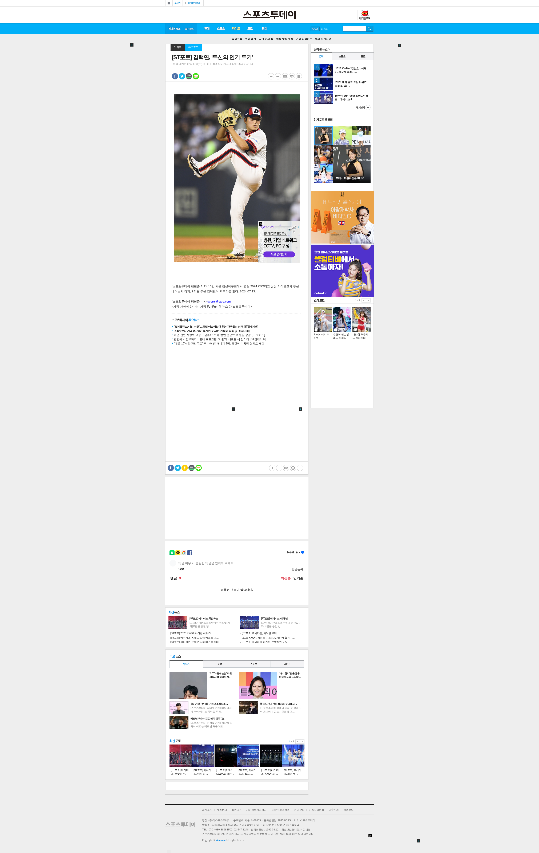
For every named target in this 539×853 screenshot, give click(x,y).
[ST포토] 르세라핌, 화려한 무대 (259, 633)
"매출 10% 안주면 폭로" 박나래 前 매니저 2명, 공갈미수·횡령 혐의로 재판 (219, 343)
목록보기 (299, 76)
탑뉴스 (186, 664)
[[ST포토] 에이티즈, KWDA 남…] (271, 756)
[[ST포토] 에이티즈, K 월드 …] (248, 756)
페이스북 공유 (175, 76)
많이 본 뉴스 (174, 28)
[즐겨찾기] (193, 3)
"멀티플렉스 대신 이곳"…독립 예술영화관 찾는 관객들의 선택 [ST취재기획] (216, 326)
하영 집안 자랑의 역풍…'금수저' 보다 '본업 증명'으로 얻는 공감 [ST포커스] (219, 335)
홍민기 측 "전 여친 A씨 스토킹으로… (209, 703)
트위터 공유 (182, 76)
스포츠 (220, 28)
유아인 (324, 28)
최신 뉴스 (190, 28)
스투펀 (364, 15)
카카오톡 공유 (184, 468)
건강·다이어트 (304, 38)
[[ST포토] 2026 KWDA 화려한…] (226, 756)
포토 (250, 28)
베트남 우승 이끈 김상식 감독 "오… (208, 718)
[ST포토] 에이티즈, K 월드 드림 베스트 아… (194, 637)
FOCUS (315, 29)
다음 (302, 741)
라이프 (236, 28)
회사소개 (207, 809)
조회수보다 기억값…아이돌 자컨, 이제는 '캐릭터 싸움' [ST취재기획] (211, 330)
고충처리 (334, 809)
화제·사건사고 (323, 38)
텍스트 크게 (271, 76)
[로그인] (178, 3)
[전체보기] (168, 3)
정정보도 (348, 809)
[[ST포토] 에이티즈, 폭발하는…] (180, 756)
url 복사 (285, 76)
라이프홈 (237, 38)
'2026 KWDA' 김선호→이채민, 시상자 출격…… (268, 637)
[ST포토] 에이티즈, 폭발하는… (204, 618)
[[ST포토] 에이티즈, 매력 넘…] (203, 756)
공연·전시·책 (266, 38)
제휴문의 (222, 809)
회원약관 (237, 809)
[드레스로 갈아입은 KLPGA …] (352, 182)
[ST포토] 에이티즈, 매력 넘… (275, 618)
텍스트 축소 (278, 76)
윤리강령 (299, 809)
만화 (264, 28)
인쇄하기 (292, 76)
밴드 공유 (189, 76)
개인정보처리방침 (256, 809)
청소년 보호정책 (280, 809)
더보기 (363, 107)
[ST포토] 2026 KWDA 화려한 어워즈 (190, 633)
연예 (206, 28)
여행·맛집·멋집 (284, 38)
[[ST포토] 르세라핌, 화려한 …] (293, 756)
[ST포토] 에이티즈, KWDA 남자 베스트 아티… (195, 642)
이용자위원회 (316, 809)
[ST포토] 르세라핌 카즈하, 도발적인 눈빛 (264, 642)
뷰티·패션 (250, 38)
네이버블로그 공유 (196, 76)
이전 (297, 741)
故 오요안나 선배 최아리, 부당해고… (278, 703)
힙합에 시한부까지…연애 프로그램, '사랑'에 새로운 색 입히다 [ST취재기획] (220, 339)
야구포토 (193, 47)
